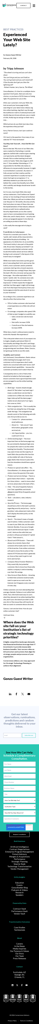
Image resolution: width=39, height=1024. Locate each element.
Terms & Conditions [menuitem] (26, 1021)
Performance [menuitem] (19, 859)
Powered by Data (19, 903)
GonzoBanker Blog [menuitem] (19, 887)
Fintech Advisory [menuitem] (19, 854)
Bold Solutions (19, 841)
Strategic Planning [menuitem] (19, 861)
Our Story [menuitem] (19, 953)
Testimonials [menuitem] (19, 930)
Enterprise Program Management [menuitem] (19, 852)
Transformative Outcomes (19, 922)
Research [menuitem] (19, 892)
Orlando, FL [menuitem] (19, 977)
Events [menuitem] (20, 885)
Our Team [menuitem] (19, 956)
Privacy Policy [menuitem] (12, 1021)
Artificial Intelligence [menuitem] (19, 847)
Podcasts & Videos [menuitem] (19, 890)
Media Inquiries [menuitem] (19, 949)
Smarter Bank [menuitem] (19, 864)
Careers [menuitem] (19, 944)
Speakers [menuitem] (19, 895)
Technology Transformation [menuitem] (19, 866)
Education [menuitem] (19, 883)
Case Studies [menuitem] (19, 927)
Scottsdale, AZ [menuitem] (19, 972)
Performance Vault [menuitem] (19, 911)
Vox (14, 297)
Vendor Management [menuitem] (20, 869)
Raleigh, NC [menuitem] (19, 975)
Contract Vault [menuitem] (19, 909)
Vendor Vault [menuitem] (19, 914)
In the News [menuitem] (19, 946)
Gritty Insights (19, 877)
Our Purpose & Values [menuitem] (19, 951)
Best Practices (13, 29)
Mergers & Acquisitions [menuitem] (19, 857)
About (19, 938)
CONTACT (23, 5)
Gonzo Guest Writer (13, 55)
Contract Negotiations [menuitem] (20, 849)
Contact (19, 967)
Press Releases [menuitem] (19, 958)
